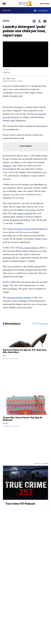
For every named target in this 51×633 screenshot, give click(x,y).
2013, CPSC (10, 281)
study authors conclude (22, 213)
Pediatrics (7, 165)
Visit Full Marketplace (40, 323)
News (6, 21)
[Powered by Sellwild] (44, 463)
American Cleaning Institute (19, 297)
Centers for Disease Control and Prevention (25, 228)
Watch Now (44, 3)
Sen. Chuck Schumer (29, 247)
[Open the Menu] (4, 4)
